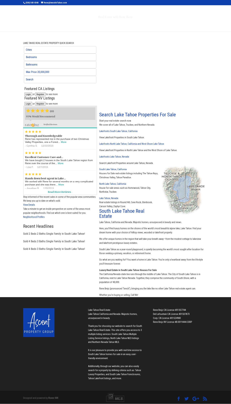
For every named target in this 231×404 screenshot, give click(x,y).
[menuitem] (60, 50)
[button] (60, 50)
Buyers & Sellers (117, 24)
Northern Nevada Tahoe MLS (105, 342)
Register (40, 94)
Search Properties (85, 24)
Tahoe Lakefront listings (99, 378)
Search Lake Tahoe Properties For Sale (137, 115)
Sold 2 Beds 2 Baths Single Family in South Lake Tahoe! (54, 233)
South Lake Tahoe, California (113, 169)
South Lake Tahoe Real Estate (121, 213)
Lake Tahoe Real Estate (99, 310)
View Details (29, 204)
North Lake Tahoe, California (112, 184)
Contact (157, 24)
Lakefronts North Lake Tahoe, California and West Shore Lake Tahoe (131, 143)
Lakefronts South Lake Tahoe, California (118, 131)
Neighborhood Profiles (34, 217)
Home (64, 24)
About (140, 24)
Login (28, 94)
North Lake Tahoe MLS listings (124, 338)
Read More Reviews (60, 191)
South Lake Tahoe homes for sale (104, 354)
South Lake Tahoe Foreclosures (125, 374)
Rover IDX (53, 398)
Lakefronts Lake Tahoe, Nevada (114, 156)
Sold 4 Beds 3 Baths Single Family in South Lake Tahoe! (54, 241)
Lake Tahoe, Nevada (108, 198)
